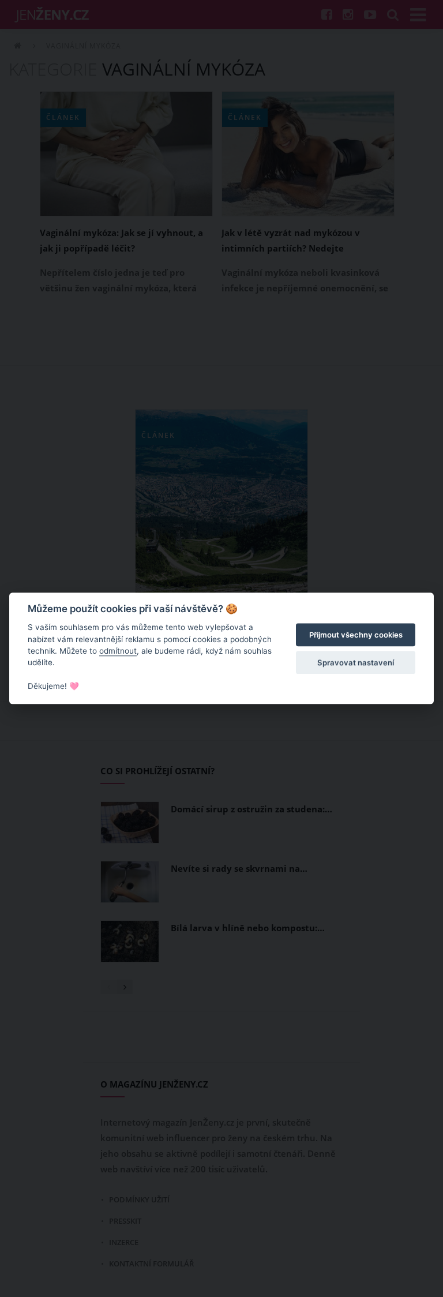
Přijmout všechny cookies (356, 634)
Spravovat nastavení (355, 662)
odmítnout (118, 650)
